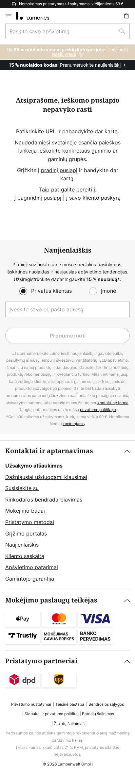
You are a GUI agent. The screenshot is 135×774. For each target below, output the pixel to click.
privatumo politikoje (98, 409)
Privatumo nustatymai (31, 704)
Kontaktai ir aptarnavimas (49, 451)
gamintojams (73, 423)
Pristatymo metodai (29, 522)
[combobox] (67, 31)
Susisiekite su (22, 488)
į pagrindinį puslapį (37, 197)
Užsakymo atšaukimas (34, 465)
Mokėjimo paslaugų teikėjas (51, 600)
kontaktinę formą (112, 402)
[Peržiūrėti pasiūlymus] (67, 57)
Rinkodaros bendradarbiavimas (43, 499)
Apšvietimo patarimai (31, 567)
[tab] (67, 515)
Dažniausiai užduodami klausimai (46, 477)
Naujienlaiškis (22, 544)
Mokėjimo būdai (25, 510)
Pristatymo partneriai (41, 661)
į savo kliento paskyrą (93, 197)
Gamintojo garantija (29, 578)
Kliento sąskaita (24, 556)
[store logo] (36, 16)
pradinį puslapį (59, 170)
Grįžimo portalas (26, 533)
